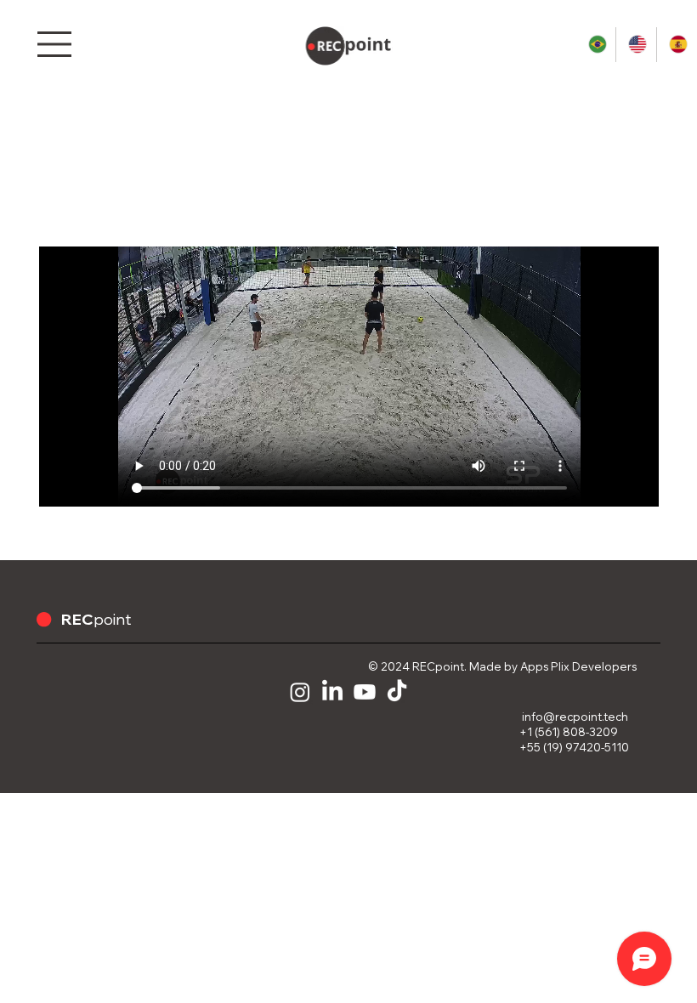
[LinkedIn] (332, 692)
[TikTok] (397, 692)
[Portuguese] (595, 44)
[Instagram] (300, 692)
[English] (635, 44)
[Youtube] (364, 692)
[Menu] (56, 44)
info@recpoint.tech (575, 716)
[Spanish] (676, 44)
